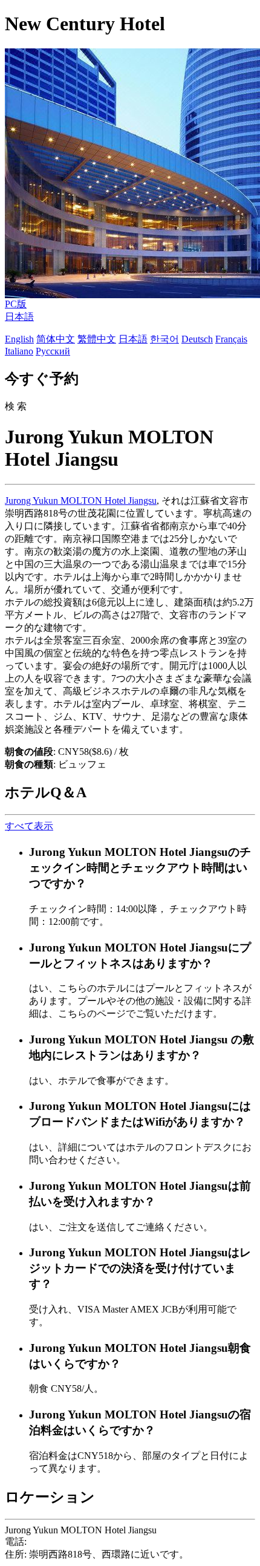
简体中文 (55, 339)
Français (231, 339)
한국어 (164, 339)
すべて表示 (29, 826)
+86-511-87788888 (66, 1541)
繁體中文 (96, 339)
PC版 (16, 304)
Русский (53, 351)
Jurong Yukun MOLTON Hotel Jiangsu (81, 500)
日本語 (19, 317)
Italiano (19, 351)
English (19, 339)
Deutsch (197, 339)
